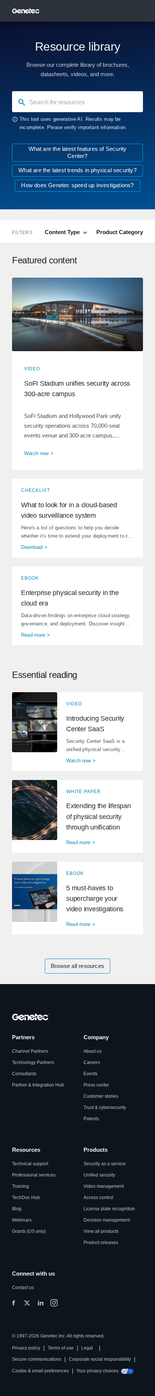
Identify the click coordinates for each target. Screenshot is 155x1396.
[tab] (67, 232)
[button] (77, 374)
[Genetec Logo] (26, 11)
